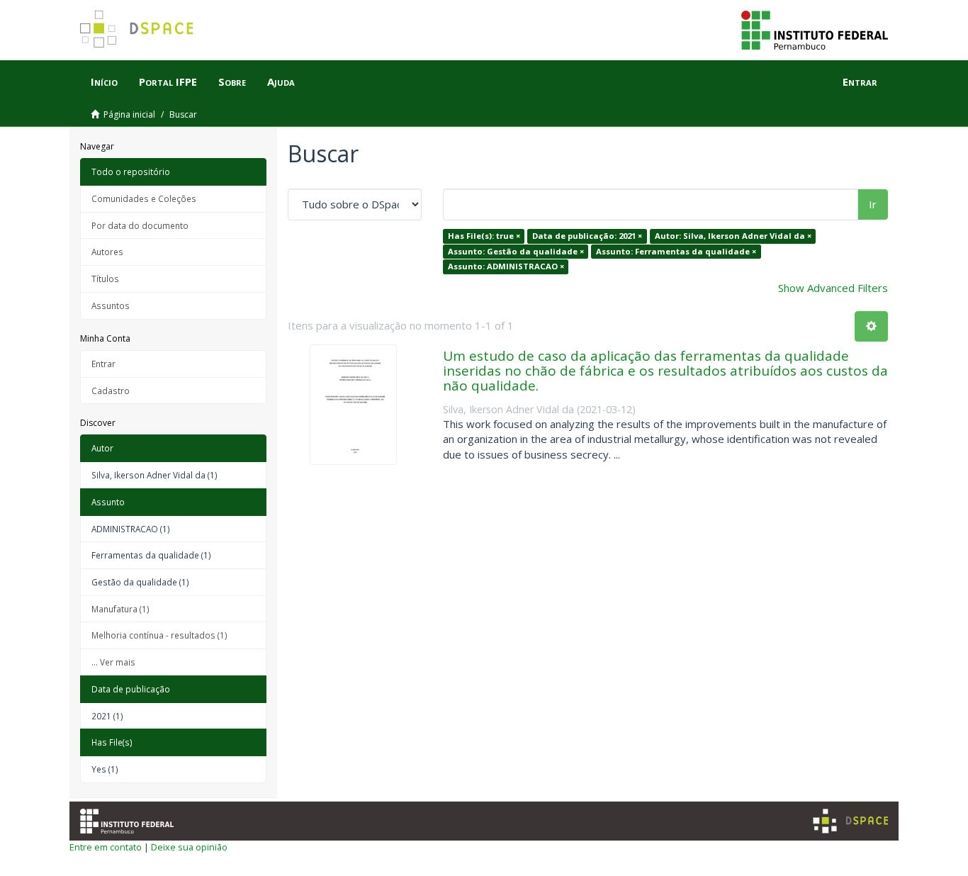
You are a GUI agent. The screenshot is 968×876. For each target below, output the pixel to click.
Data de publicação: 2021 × (587, 235)
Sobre (232, 81)
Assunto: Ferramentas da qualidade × (676, 251)
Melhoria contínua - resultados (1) (159, 635)
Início (104, 81)
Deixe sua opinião (189, 847)
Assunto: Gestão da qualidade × (516, 251)
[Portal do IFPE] (814, 29)
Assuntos (110, 305)
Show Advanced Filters (833, 288)
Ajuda (281, 81)
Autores (107, 251)
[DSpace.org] (850, 821)
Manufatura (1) (120, 608)
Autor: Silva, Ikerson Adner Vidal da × (733, 235)
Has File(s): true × (484, 235)
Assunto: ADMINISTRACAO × (506, 266)
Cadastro (110, 390)
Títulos (105, 278)
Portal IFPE (168, 81)
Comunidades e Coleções (143, 198)
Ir (873, 204)
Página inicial (129, 114)
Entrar (103, 363)
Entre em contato (105, 847)
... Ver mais (113, 662)
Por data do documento (139, 225)
